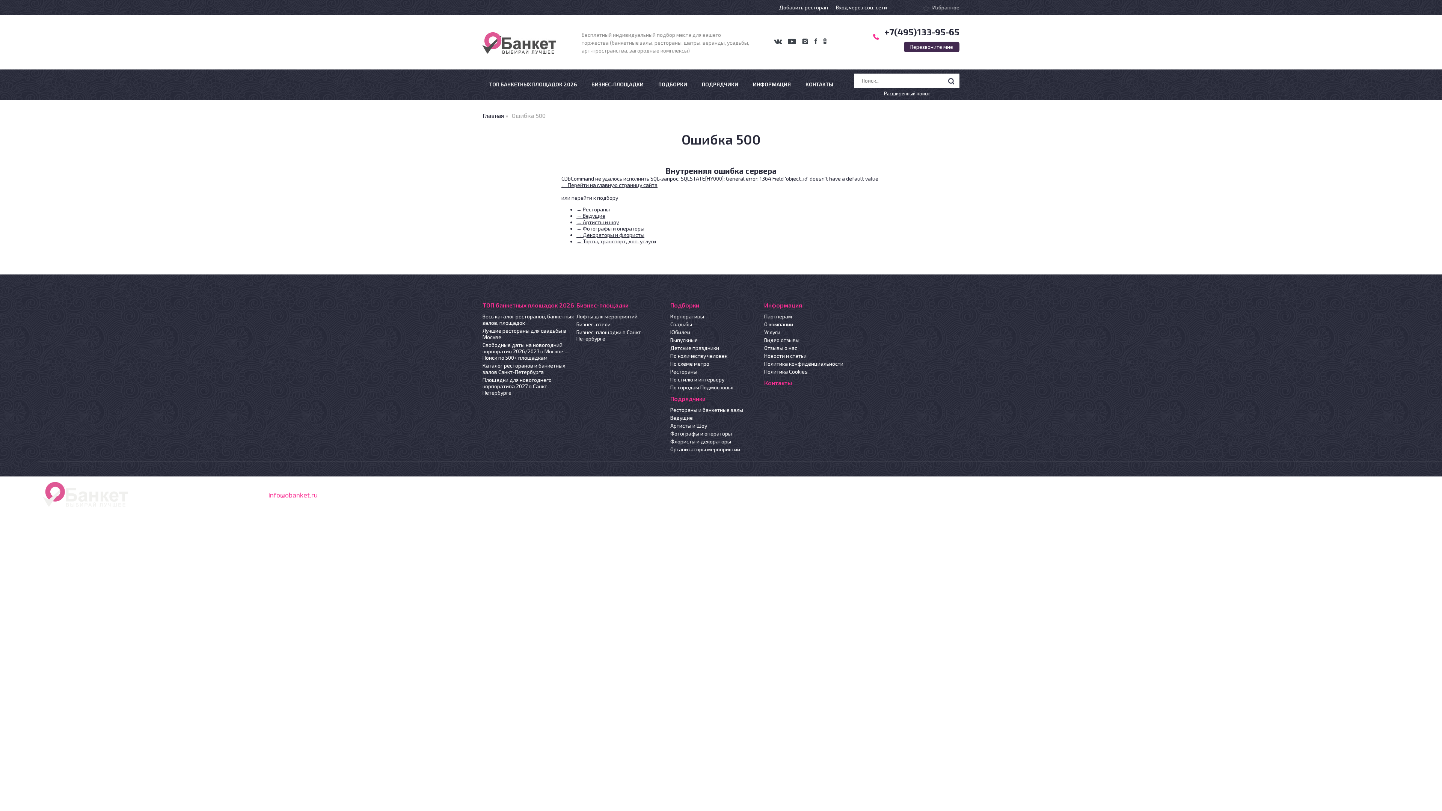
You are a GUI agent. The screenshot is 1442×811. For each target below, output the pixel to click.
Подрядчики (720, 84)
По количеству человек (698, 356)
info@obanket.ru (293, 495)
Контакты (819, 84)
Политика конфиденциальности (803, 363)
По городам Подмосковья (701, 387)
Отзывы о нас (780, 348)
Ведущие (681, 418)
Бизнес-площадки (617, 84)
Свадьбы (681, 324)
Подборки (672, 84)
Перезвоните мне (931, 47)
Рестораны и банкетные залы (706, 410)
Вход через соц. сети (861, 7)
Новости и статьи (785, 356)
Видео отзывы (781, 340)
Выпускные (684, 340)
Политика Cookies (786, 371)
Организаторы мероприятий (705, 449)
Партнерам (778, 316)
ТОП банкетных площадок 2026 (533, 84)
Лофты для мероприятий (607, 316)
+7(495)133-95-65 (921, 31)
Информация (772, 84)
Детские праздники (694, 348)
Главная (493, 115)
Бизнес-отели (593, 324)
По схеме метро (689, 363)
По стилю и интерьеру (697, 379)
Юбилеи (680, 332)
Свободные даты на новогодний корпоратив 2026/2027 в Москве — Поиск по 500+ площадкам (526, 351)
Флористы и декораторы (700, 441)
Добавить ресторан (803, 7)
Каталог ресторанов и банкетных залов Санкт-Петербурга (524, 368)
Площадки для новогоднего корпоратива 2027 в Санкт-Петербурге (517, 386)
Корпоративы (687, 316)
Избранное (945, 7)
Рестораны (683, 371)
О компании (778, 324)
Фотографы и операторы (701, 433)
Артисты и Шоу (688, 425)
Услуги (772, 332)
